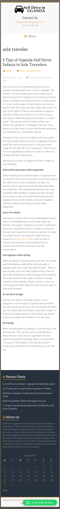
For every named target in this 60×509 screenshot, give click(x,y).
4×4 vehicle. (22, 239)
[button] (40, 503)
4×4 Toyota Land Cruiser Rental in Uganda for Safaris (27, 388)
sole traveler (33, 78)
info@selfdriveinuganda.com (30, 22)
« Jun (5, 490)
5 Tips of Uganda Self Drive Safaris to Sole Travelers (27, 62)
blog (22, 70)
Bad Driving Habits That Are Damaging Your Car (24, 401)
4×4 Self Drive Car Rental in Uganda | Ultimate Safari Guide (29, 384)
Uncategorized (33, 70)
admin (9, 70)
